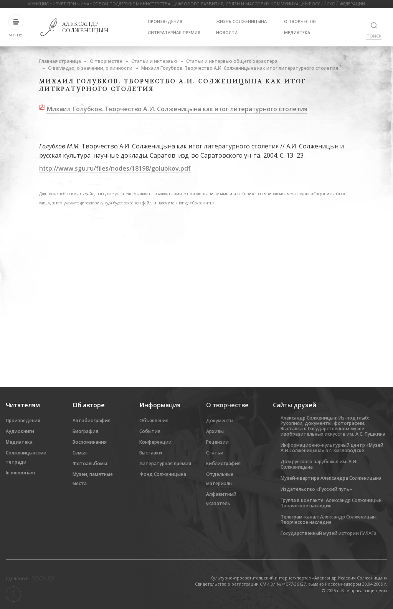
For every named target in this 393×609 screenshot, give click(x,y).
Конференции (155, 442)
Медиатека (297, 32)
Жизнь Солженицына (241, 21)
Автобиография (92, 420)
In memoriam (20, 472)
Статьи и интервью (154, 61)
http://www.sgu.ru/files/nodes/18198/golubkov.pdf (115, 168)
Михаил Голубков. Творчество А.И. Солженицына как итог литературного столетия (176, 109)
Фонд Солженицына (162, 474)
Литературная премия (174, 32)
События (149, 431)
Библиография (223, 463)
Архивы (215, 431)
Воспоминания (90, 442)
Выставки (150, 452)
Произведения (165, 21)
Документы (219, 420)
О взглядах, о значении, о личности (90, 68)
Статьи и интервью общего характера (231, 61)
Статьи (214, 452)
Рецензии (217, 442)
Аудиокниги (20, 431)
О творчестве (300, 21)
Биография (85, 431)
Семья (80, 452)
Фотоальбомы (90, 463)
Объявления (153, 420)
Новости (227, 32)
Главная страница (60, 61)
